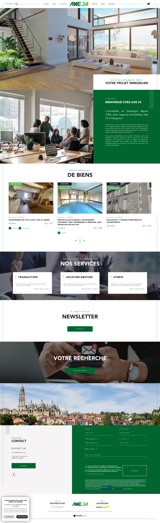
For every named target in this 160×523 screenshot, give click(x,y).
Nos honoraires (76, 509)
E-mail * (125, 436)
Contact (157, 152)
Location (62, 4)
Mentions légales (89, 509)
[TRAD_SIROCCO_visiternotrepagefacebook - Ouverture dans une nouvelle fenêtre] (14, 472)
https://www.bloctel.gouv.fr (107, 483)
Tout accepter (22, 517)
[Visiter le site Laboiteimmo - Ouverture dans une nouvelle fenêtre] (80, 515)
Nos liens (99, 509)
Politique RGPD (105, 509)
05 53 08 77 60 (19, 446)
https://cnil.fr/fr (143, 481)
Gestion (94, 4)
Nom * (89, 426)
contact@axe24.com (19, 450)
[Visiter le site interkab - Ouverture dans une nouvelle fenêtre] (102, 504)
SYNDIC (103, 4)
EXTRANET (111, 4)
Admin (95, 509)
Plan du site (83, 509)
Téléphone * (92, 436)
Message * (91, 446)
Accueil (46, 4)
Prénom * (125, 426)
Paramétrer (9, 517)
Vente (54, 4)
